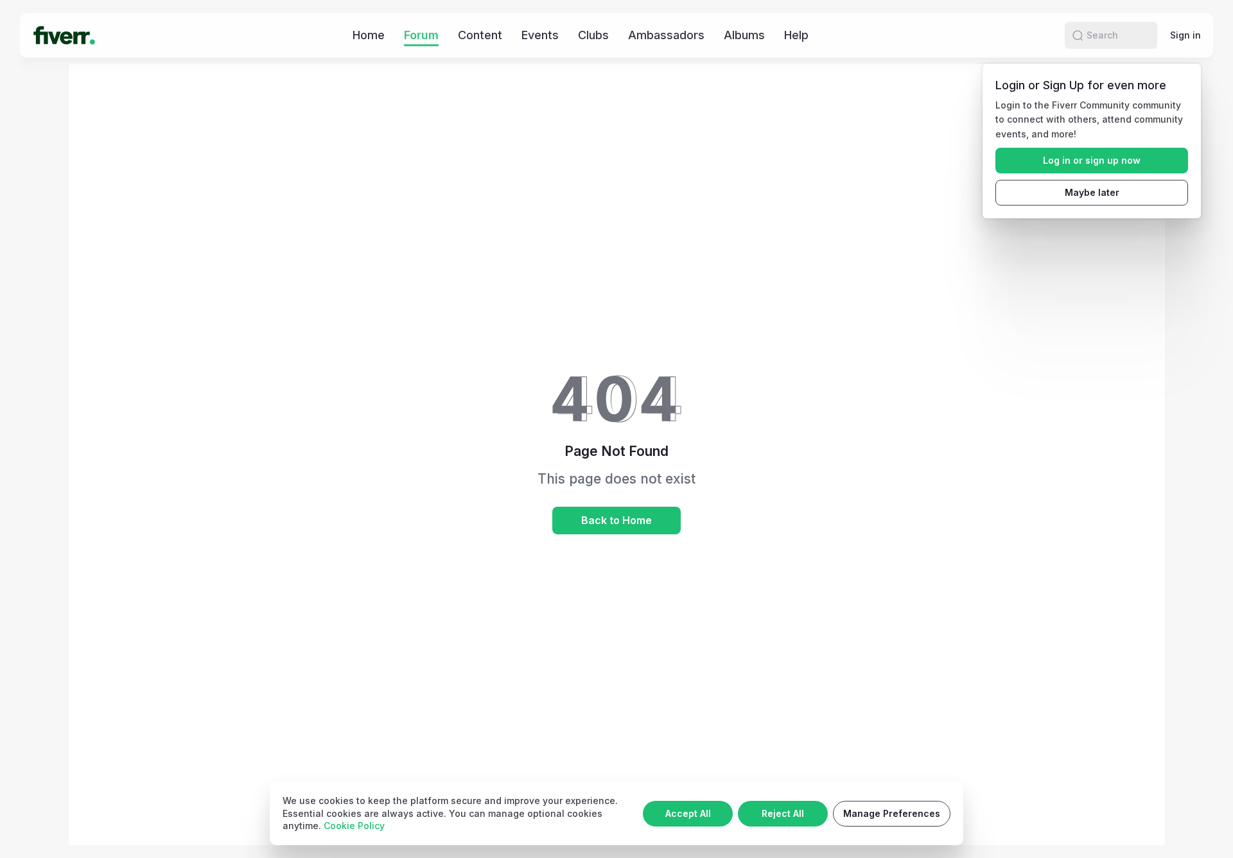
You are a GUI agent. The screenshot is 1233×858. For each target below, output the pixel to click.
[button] (1077, 35)
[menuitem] (368, 35)
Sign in (1185, 35)
